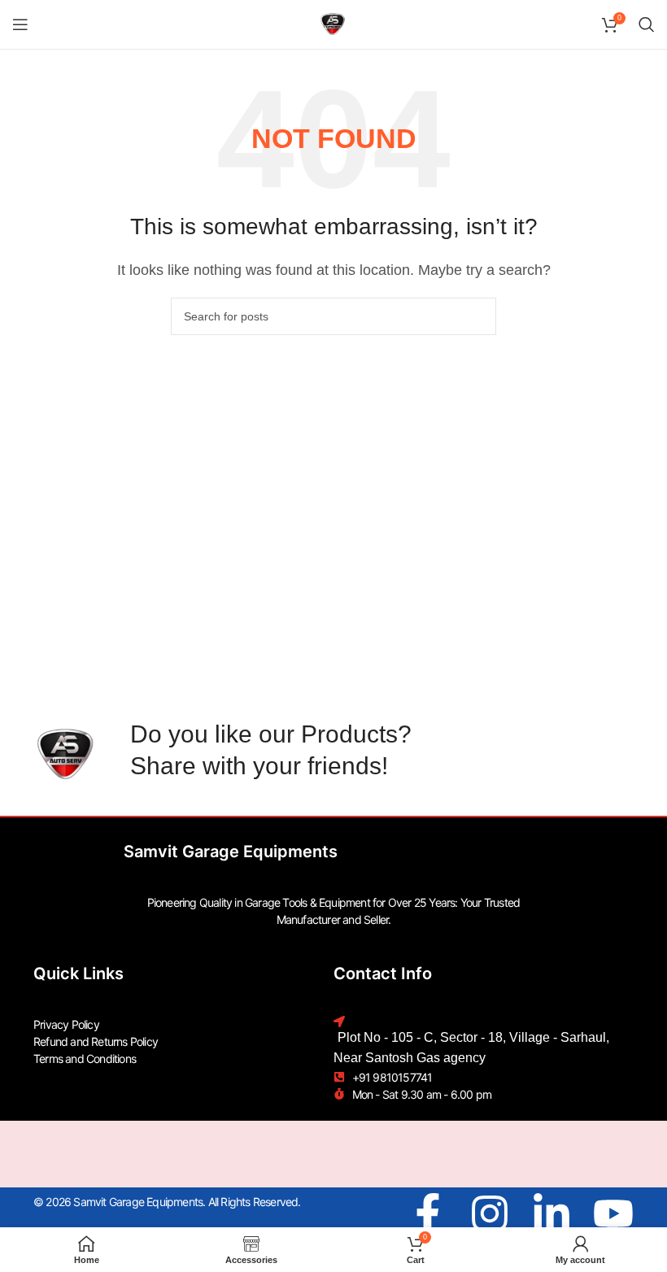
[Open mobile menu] (20, 24)
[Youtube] (613, 1213)
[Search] (646, 24)
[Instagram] (489, 1213)
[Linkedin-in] (551, 1213)
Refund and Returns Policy (95, 1041)
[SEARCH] (477, 316)
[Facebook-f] (428, 1213)
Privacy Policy (66, 1024)
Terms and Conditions (84, 1058)
